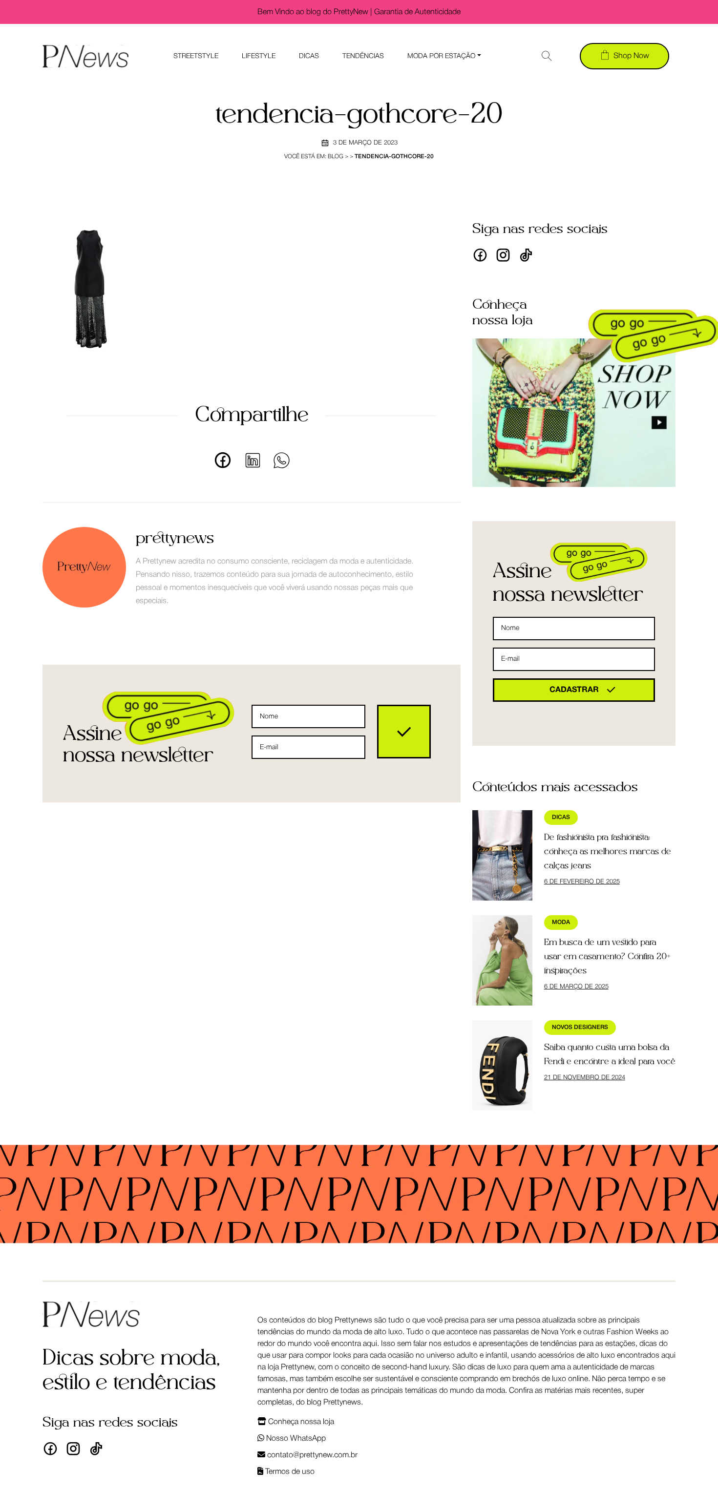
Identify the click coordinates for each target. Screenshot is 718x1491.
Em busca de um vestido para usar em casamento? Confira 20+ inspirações (607, 957)
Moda (561, 922)
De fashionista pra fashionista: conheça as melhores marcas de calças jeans (607, 852)
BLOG (335, 156)
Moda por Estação (441, 56)
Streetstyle (195, 56)
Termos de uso (289, 1472)
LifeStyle (258, 56)
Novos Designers (580, 1027)
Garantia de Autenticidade (417, 12)
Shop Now (631, 56)
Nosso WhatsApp (295, 1438)
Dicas (309, 56)
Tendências (363, 56)
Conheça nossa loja (300, 1422)
